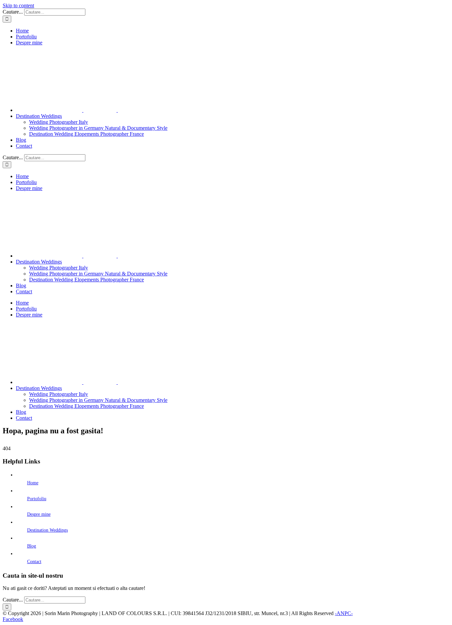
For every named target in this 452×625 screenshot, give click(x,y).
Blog (31, 546)
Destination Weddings (47, 530)
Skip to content (18, 5)
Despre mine (39, 514)
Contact (34, 561)
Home (32, 482)
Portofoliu (36, 498)
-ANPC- (344, 613)
